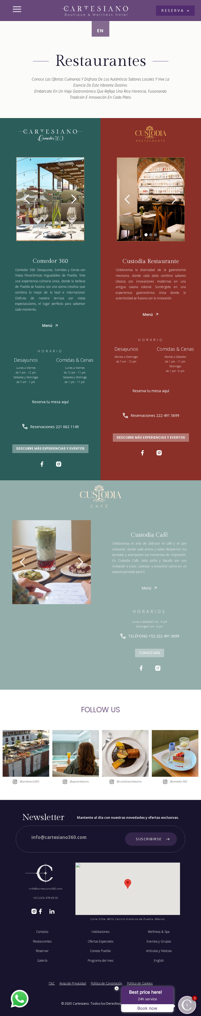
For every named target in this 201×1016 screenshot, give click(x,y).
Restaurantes (42, 941)
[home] (95, 9)
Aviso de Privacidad (72, 983)
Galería (42, 961)
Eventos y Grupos (159, 941)
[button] (175, 10)
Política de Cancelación (106, 983)
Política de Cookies (140, 983)
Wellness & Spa (159, 932)
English (159, 961)
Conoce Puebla (100, 951)
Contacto (42, 932)
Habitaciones (100, 932)
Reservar (42, 951)
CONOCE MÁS (149, 653)
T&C (51, 983)
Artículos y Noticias (159, 951)
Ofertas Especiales (100, 941)
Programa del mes (100, 961)
